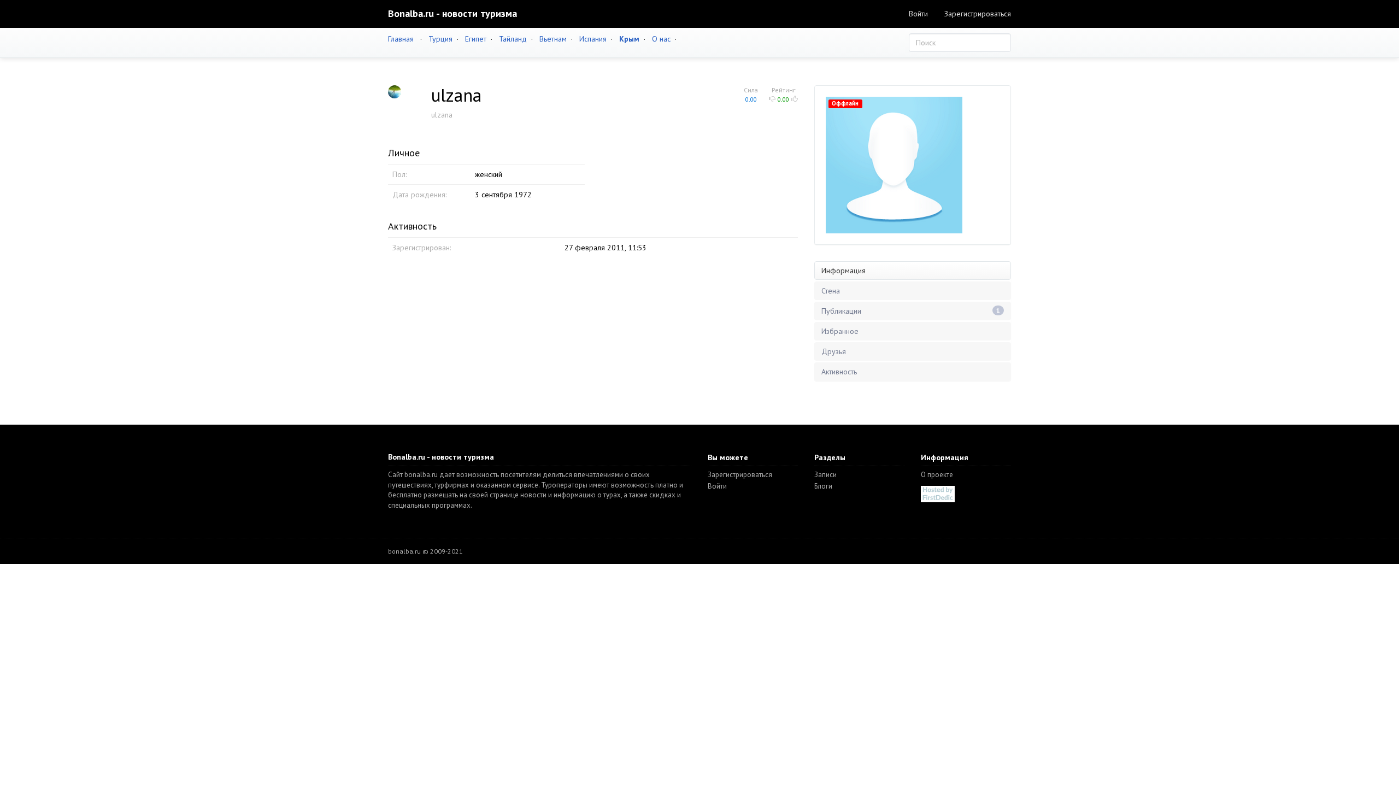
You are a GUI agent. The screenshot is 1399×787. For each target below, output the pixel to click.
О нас (661, 39)
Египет (475, 39)
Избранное (840, 331)
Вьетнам (553, 39)
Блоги (823, 486)
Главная (401, 39)
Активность (839, 372)
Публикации (910, 311)
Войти (918, 14)
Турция (440, 39)
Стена (830, 291)
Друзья (833, 351)
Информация (843, 270)
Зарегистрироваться (977, 14)
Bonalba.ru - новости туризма (452, 13)
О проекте (937, 474)
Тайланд (513, 39)
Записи (825, 474)
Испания (593, 39)
